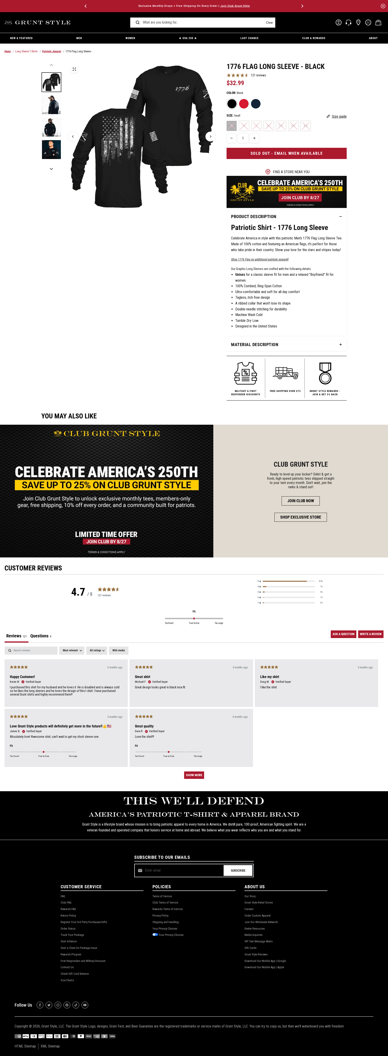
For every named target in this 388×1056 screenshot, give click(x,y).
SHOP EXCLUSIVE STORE (300, 517)
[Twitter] (49, 1005)
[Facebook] (40, 1005)
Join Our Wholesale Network (261, 922)
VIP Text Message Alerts (259, 941)
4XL (306, 125)
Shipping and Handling (165, 922)
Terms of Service (162, 896)
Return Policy (68, 915)
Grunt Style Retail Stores (259, 902)
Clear (269, 22)
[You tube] (85, 1005)
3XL (293, 125)
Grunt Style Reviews (256, 954)
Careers (249, 909)
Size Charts (67, 980)
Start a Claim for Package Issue (79, 948)
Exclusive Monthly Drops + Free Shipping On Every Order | (194, 5)
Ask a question (344, 634)
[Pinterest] (67, 1005)
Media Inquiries (253, 935)
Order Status (68, 928)
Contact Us (67, 967)
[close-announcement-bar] (383, 6)
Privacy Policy (160, 915)
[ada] (339, 22)
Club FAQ (66, 902)
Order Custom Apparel (258, 915)
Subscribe (238, 870)
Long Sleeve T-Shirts (26, 51)
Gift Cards (250, 948)
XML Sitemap (50, 1046)
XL (268, 125)
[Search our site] (138, 22)
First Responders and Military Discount (83, 961)
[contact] (348, 22)
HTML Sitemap (25, 1046)
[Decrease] (231, 138)
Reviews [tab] (16, 635)
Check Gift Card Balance (75, 973)
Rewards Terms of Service (167, 909)
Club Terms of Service (165, 902)
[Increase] (254, 138)
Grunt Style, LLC (53, 1026)
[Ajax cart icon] (378, 22)
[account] (368, 22)
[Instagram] (58, 1005)
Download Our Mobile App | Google (265, 961)
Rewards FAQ (68, 909)
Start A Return (69, 941)
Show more (194, 775)
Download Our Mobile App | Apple (264, 967)
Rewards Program (71, 954)
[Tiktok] (76, 1005)
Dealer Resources (255, 928)
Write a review (371, 634)
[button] (290, 581)
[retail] (358, 22)
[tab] (41, 636)
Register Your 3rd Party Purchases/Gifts (84, 922)
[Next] (302, 6)
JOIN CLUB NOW (300, 500)
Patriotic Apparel (51, 51)
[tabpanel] (194, 715)
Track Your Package (72, 935)
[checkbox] (118, 651)
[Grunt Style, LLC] (38, 22)
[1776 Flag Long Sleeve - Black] (74, 69)
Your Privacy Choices (164, 928)
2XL (281, 125)
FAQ (63, 896)
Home (7, 51)
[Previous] (86, 6)
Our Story (250, 896)
